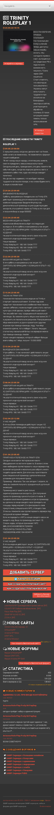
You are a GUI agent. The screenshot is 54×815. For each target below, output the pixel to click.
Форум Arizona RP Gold (14, 659)
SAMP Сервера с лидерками (20, 764)
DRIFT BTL (8, 636)
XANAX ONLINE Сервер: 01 (16, 627)
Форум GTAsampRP (13, 653)
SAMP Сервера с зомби (18, 767)
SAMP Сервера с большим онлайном (25, 755)
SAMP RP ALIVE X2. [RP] (14, 614)
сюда (42, 800)
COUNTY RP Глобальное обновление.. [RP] (22, 608)
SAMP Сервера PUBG (16, 773)
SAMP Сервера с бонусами (19, 758)
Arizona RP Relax (11, 633)
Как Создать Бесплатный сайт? (27, 584)
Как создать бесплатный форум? (35, 663)
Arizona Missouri (11, 639)
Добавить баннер (42, 595)
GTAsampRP (9, 630)
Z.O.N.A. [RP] (9, 617)
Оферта (47, 800)
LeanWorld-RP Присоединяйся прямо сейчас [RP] (25, 605)
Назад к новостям (39, 131)
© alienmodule (45, 806)
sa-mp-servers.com (10, 800)
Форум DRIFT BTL (12, 656)
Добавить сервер (27, 572)
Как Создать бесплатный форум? (27, 588)
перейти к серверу (14, 63)
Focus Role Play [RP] (12, 611)
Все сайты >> (46, 642)
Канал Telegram (29, 578)
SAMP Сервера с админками (20, 761)
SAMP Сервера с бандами (19, 770)
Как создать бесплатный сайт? (25, 643)
